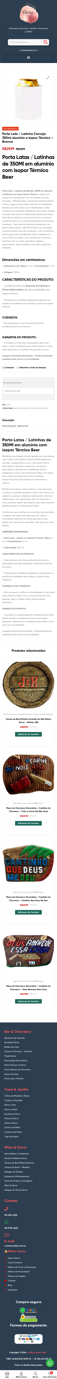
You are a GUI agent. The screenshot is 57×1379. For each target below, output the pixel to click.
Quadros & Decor (25, 714)
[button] (28, 57)
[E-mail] (6, 1235)
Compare (9, 367)
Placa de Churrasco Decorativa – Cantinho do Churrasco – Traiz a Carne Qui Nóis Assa (28, 810)
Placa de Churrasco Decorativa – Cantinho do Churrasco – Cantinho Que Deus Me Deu (28, 899)
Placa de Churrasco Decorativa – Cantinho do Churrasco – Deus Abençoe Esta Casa (28, 988)
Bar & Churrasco (21, 408)
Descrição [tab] (8, 420)
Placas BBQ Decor (35, 803)
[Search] (46, 42)
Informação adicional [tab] (15, 426)
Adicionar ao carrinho (28, 734)
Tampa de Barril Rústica (43, 714)
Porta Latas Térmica (39, 408)
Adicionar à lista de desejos (33, 367)
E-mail (9, 1241)
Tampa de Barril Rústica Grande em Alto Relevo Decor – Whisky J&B (28, 721)
